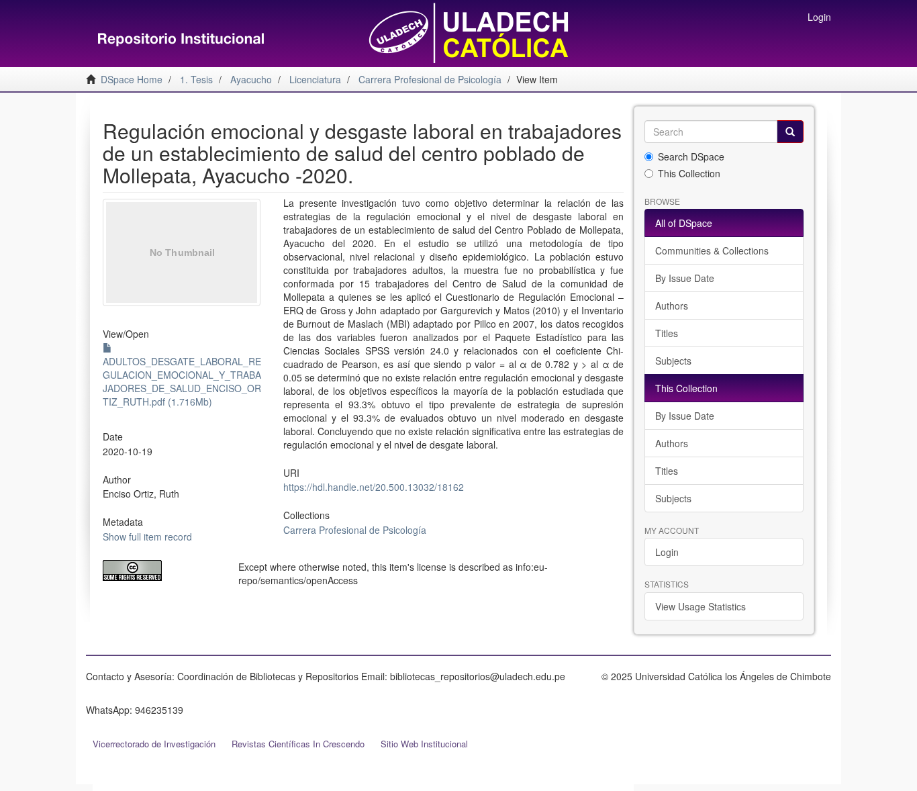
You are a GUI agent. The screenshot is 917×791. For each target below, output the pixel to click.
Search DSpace (691, 156)
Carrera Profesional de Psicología (354, 530)
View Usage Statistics (700, 606)
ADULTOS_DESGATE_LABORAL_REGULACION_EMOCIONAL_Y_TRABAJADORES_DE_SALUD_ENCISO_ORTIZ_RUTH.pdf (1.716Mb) (182, 381)
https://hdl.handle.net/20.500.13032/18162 (373, 487)
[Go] (790, 131)
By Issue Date (684, 278)
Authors (671, 305)
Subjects (673, 360)
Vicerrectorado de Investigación (154, 743)
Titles (666, 333)
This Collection (689, 173)
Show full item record (147, 536)
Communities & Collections (712, 250)
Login (667, 552)
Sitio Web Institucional (424, 743)
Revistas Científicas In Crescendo (298, 743)
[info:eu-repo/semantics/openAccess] (160, 570)
